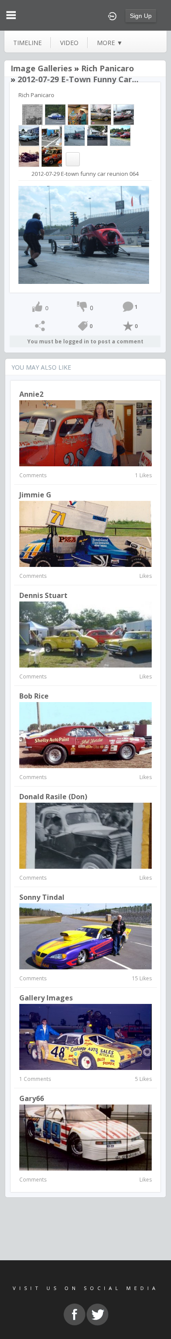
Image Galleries (41, 68)
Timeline (27, 42)
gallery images (46, 998)
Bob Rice (34, 696)
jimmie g (35, 495)
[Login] (112, 15)
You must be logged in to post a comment (85, 341)
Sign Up (141, 15)
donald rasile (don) (53, 796)
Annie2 (31, 394)
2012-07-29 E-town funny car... (78, 79)
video (69, 42)
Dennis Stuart (43, 595)
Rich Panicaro (107, 68)
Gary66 (31, 1098)
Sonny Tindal (41, 897)
